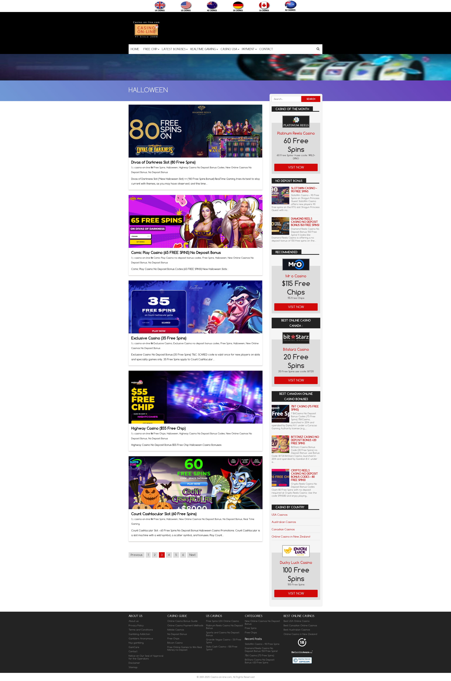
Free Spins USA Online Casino (222, 621)
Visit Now (296, 167)
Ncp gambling (136, 642)
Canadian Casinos (283, 529)
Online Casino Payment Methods (185, 625)
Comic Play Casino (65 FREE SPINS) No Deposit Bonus (176, 252)
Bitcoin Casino (175, 642)
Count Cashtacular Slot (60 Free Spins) (163, 514)
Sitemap (133, 667)
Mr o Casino (296, 276)
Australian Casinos (284, 522)
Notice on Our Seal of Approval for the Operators (146, 657)
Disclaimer (134, 662)
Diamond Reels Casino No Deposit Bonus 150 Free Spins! (305, 222)
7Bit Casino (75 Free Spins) (305, 408)
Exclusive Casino (163, 343)
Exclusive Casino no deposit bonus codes (196, 343)
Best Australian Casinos (297, 629)
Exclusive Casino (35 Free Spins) (158, 338)
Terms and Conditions (141, 629)
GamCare (134, 647)
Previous (136, 555)
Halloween (172, 167)
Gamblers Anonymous (141, 638)
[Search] (318, 49)
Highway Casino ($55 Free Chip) (158, 428)
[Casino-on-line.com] (146, 37)
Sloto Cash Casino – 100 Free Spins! (221, 648)
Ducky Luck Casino (296, 562)
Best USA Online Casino (297, 621)
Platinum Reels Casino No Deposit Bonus (224, 627)
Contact (133, 651)
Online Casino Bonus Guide (182, 621)
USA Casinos (280, 514)
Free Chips (160, 433)
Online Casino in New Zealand (291, 536)
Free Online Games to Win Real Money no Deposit (184, 648)
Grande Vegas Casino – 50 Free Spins (223, 641)
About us (134, 621)
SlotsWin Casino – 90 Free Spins (304, 189)
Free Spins (159, 167)
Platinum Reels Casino (296, 133)
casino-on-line (142, 167)
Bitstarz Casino (296, 349)
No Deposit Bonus (158, 172)
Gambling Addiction (139, 634)
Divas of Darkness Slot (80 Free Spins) (163, 162)
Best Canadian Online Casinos (300, 625)
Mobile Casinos (175, 629)
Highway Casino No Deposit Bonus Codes (201, 167)
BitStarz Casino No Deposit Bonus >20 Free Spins (305, 440)
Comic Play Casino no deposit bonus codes (177, 257)
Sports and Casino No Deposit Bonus (222, 634)
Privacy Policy (136, 625)
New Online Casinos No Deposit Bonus (200, 519)
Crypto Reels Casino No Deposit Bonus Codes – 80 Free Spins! (304, 475)
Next (192, 555)
